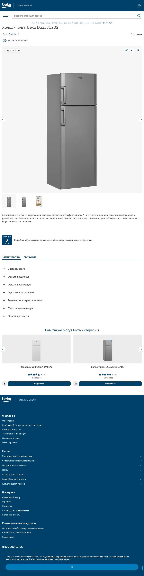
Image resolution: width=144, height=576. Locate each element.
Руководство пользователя (15, 510)
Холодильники (65, 23)
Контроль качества (11, 429)
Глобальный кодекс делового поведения (22, 425)
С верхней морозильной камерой (87, 23)
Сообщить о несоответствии (16, 532)
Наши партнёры (9, 442)
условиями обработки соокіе (59, 556)
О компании (8, 420)
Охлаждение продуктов (47, 23)
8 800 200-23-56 (12, 546)
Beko (34, 23)
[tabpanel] (36, 360)
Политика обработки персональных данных (23, 528)
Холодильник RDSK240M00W (36, 367)
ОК (72, 567)
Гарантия (6, 501)
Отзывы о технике (11, 438)
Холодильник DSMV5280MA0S (107, 367)
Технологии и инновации (14, 433)
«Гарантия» (86, 240)
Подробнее (39, 384)
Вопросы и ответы (11, 514)
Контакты (7, 506)
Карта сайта (8, 537)
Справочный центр (11, 497)
